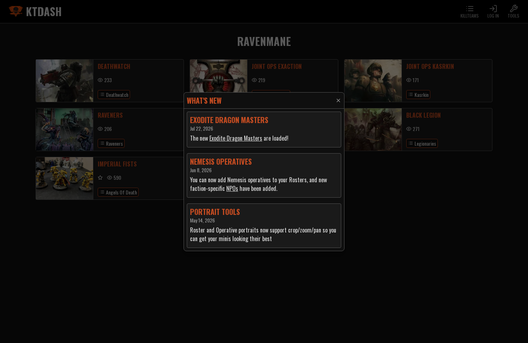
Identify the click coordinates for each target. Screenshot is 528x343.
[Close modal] (338, 100)
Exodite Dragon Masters (235, 138)
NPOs (232, 188)
